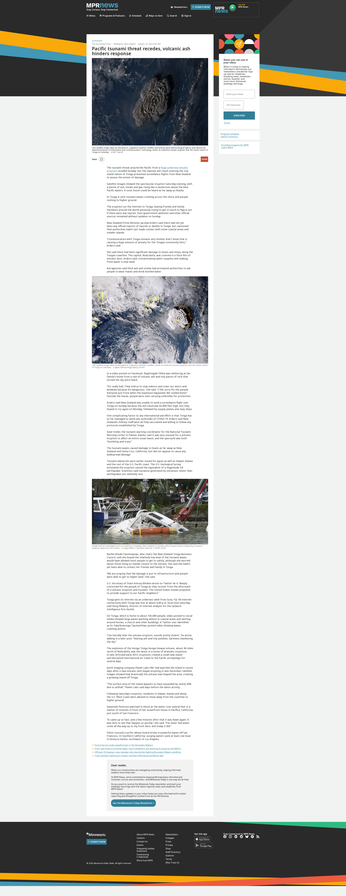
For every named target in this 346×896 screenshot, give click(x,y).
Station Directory (229, 137)
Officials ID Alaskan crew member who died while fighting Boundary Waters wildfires (138, 752)
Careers (141, 837)
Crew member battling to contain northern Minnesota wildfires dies (129, 755)
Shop (168, 848)
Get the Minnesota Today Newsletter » (133, 803)
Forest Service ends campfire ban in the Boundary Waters (124, 745)
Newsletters (172, 834)
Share (204, 159)
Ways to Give (155, 15)
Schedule (136, 15)
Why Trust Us (172, 862)
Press (168, 841)
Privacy (169, 845)
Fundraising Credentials (143, 855)
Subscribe (239, 115)
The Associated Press (101, 44)
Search (173, 15)
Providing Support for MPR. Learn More (235, 146)
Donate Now (201, 7)
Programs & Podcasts (113, 15)
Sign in (187, 15)
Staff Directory (173, 852)
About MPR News (145, 834)
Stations (170, 855)
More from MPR (145, 860)
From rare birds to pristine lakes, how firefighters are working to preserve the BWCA (138, 748)
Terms (227, 122)
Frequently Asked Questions (145, 849)
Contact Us (142, 841)
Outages (170, 837)
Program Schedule (230, 134)
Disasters (98, 41)
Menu (92, 15)
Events (140, 845)
